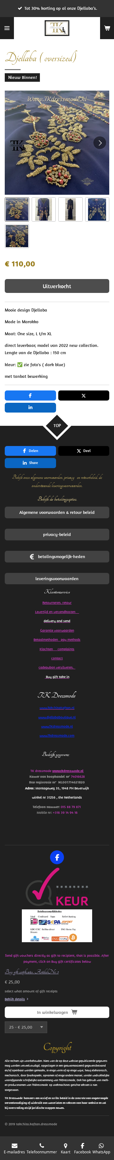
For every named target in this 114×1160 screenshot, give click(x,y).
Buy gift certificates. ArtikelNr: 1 (32, 971)
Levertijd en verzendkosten (57, 612)
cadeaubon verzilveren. (57, 667)
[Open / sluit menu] (7, 28)
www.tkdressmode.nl (68, 771)
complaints (66, 649)
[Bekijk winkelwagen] (107, 28)
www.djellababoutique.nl (57, 717)
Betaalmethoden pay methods (57, 639)
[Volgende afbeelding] (99, 142)
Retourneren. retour (57, 602)
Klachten (57, 649)
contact (57, 658)
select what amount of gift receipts (31, 991)
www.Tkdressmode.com (57, 735)
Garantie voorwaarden (57, 630)
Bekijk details (15, 999)
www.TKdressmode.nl (57, 726)
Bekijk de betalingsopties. (57, 499)
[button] (17, 209)
